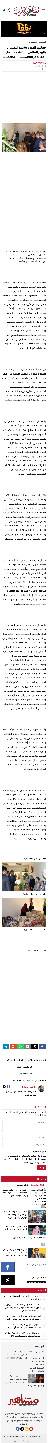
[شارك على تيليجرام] (6, 1046)
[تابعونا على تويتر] (22, 1429)
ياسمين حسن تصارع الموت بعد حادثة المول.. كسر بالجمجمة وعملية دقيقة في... (15, 1379)
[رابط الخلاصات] (27, 1429)
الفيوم (29, 1060)
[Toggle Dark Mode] (9, 10)
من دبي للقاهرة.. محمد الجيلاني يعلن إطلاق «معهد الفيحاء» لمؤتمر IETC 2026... (16, 1354)
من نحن (31, 1436)
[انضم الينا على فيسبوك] (18, 1429)
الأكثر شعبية (22, 1185)
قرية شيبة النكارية (20, 1238)
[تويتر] (4, 1086)
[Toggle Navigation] (44, 10)
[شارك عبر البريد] (27, 1046)
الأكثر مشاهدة (37, 1185)
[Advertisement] (24, 97)
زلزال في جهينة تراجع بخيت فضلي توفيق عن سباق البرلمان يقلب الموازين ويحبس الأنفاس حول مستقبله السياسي (23, 1307)
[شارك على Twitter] (35, 1046)
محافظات (33, 42)
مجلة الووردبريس (21, 1441)
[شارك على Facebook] (42, 1046)
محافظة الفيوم (25, 1073)
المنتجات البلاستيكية (14, 1060)
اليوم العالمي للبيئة (24, 1067)
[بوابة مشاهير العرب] (24, 1400)
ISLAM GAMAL (39, 63)
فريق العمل (39, 1436)
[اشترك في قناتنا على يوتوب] (31, 1429)
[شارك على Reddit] (13, 1046)
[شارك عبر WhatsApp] (20, 1046)
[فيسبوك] (8, 1086)
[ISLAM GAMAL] (41, 1088)
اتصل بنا (7, 1436)
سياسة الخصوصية (18, 1436)
